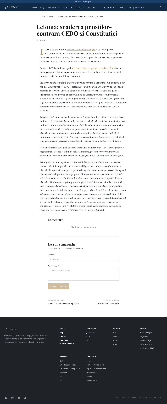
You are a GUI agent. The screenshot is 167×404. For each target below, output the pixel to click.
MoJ (87, 340)
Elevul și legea (146, 332)
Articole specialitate (68, 365)
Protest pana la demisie (108, 303)
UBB (115, 344)
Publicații (91, 7)
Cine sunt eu (106, 7)
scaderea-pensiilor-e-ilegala (81, 49)
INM (115, 336)
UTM (115, 340)
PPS (61, 380)
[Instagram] (12, 398)
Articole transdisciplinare (70, 369)
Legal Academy (146, 344)
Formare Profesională (95, 365)
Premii (89, 376)
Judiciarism (52, 7)
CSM (88, 336)
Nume (51, 255)
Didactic (66, 7)
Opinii (62, 376)
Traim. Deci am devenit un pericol (63, 303)
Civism (79, 7)
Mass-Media (91, 372)
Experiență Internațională (96, 369)
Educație (90, 361)
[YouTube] (19, 398)
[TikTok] (25, 398)
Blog (42, 7)
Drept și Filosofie (135, 7)
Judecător (90, 332)
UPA (115, 332)
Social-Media (91, 380)
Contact (121, 7)
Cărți (61, 361)
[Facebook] (6, 398)
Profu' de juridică (147, 348)
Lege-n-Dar (144, 336)
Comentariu (53, 266)
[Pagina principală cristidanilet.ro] (11, 7)
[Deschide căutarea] (160, 7)
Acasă (34, 7)
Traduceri (63, 372)
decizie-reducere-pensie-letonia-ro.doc (92, 68)
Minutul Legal (145, 340)
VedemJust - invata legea (83, 2)
